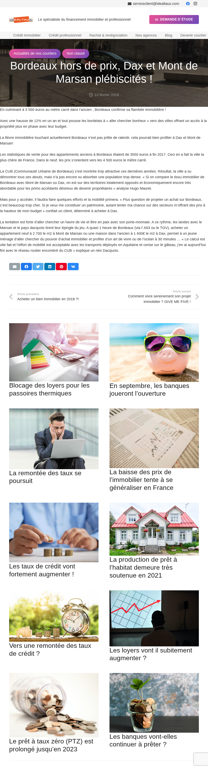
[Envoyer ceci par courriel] (14, 266)
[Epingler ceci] (61, 266)
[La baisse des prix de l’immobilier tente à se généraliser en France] (154, 438)
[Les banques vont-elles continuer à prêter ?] (154, 702)
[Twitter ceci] (37, 266)
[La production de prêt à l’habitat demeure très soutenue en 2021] (154, 529)
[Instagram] (195, 3)
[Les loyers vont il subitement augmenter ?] (154, 618)
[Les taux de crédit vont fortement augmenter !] (54, 532)
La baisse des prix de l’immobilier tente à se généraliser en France (141, 479)
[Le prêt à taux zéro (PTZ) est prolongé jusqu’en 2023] (54, 705)
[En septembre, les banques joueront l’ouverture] (154, 352)
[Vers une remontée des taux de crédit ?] (54, 616)
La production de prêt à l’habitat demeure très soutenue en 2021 (143, 567)
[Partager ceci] (26, 266)
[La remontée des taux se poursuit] (54, 438)
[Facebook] (188, 3)
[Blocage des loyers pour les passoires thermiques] (54, 352)
